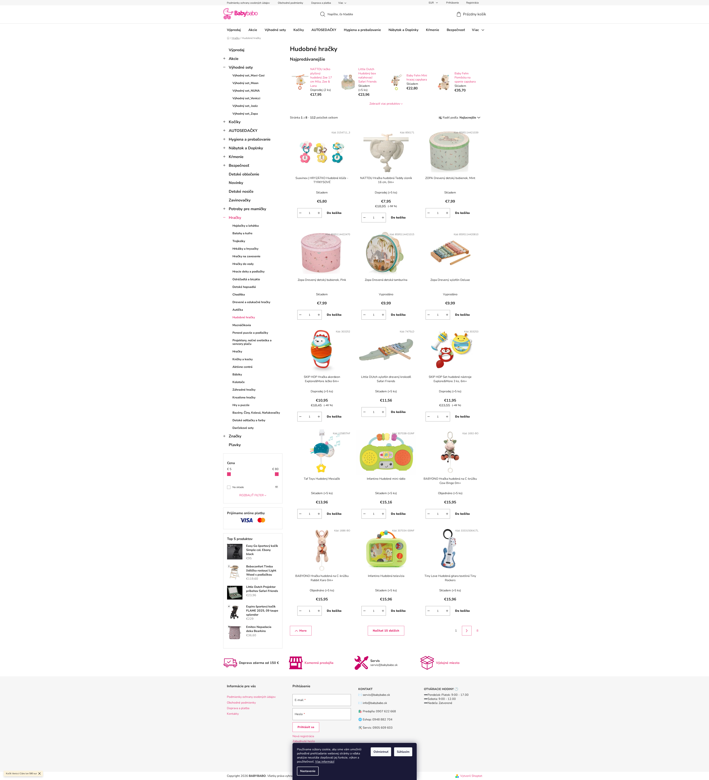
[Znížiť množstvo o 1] (300, 213)
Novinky (236, 182)
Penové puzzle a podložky (250, 333)
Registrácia (472, 2)
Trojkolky (238, 241)
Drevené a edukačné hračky (251, 302)
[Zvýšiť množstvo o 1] (319, 213)
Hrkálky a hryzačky (245, 249)
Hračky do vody (243, 264)
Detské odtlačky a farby (248, 420)
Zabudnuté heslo (303, 741)
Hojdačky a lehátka (245, 226)
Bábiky (237, 374)
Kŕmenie (236, 156)
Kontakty (233, 714)
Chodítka (238, 295)
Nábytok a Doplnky (246, 148)
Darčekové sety (243, 428)
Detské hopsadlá (244, 287)
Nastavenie (307, 771)
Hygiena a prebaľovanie (249, 139)
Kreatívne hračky (243, 397)
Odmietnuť (380, 752)
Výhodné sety (241, 67)
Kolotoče (238, 382)
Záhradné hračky (243, 390)
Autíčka (237, 310)
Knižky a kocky (242, 359)
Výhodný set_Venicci (246, 98)
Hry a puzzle (240, 405)
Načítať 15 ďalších (386, 631)
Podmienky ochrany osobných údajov (248, 3)
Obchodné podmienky (290, 3)
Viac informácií (324, 762)
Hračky (235, 217)
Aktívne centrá (242, 367)
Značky (235, 436)
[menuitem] (233, 30)
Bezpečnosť (239, 165)
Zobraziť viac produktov (384, 104)
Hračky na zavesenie (246, 256)
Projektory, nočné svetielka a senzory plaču (252, 342)
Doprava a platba (321, 3)
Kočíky (235, 121)
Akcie (233, 58)
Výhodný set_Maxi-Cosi (248, 75)
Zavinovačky (240, 200)
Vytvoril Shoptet (471, 776)
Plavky (235, 444)
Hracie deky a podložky (248, 272)
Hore (303, 631)
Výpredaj (236, 49)
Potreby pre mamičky (247, 208)
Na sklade (255, 487)
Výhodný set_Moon (245, 83)
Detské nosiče (241, 191)
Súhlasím (403, 752)
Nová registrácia (303, 736)
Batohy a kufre (242, 233)
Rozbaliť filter (251, 495)
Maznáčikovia (241, 325)
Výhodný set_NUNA (246, 91)
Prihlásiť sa (306, 727)
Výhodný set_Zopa (245, 114)
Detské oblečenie (244, 174)
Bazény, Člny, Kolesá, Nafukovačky (256, 413)
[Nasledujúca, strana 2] (467, 631)
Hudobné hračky (243, 317)
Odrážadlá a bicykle (246, 279)
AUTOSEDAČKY (243, 130)
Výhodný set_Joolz (245, 106)
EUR (431, 2)
